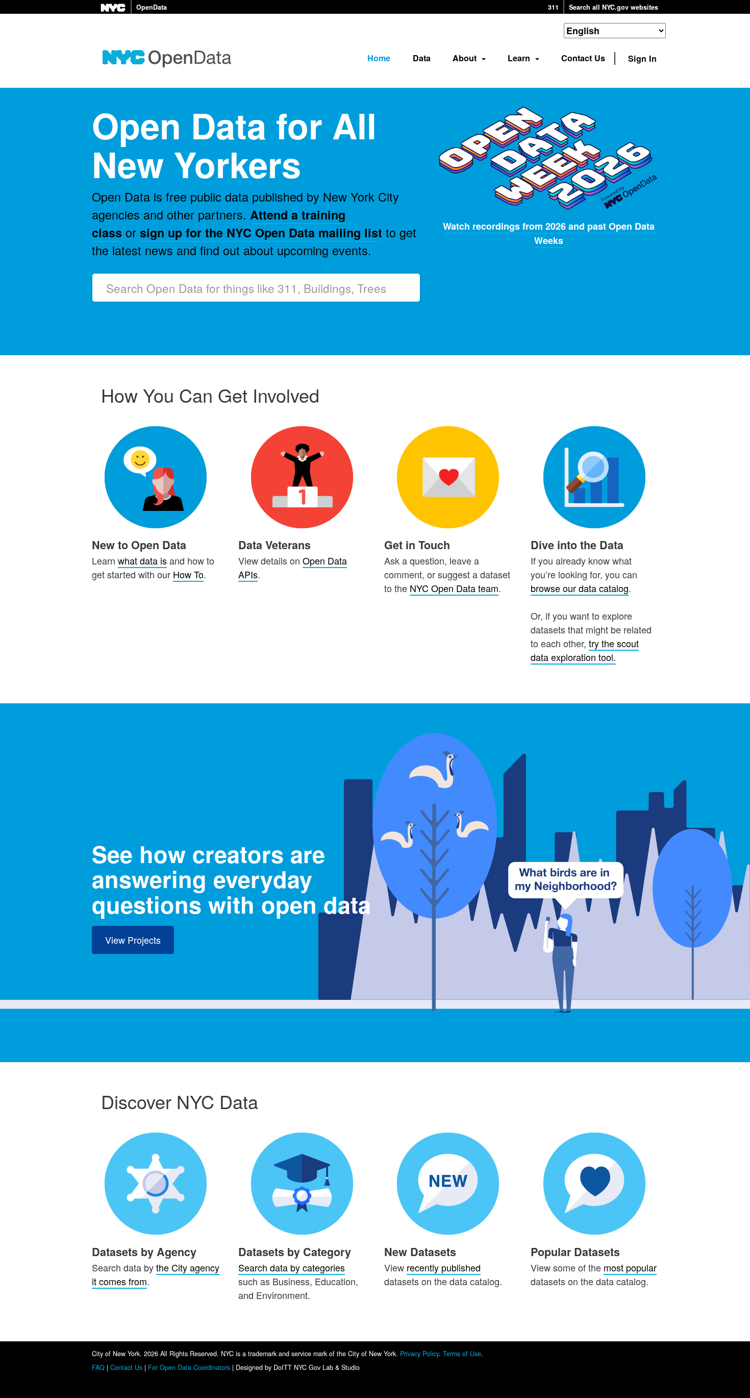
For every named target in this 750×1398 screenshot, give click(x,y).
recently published (444, 1267)
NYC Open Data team (454, 588)
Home (378, 58)
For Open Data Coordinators (189, 1367)
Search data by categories (291, 1267)
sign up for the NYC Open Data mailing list (261, 232)
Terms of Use (462, 1353)
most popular (630, 1267)
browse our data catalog (580, 588)
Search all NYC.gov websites (613, 7)
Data (422, 58)
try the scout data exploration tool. (585, 650)
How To (188, 574)
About (466, 58)
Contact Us (583, 58)
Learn (520, 58)
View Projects (133, 939)
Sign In (642, 58)
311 (553, 7)
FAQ (98, 1367)
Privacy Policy (419, 1353)
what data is (142, 560)
